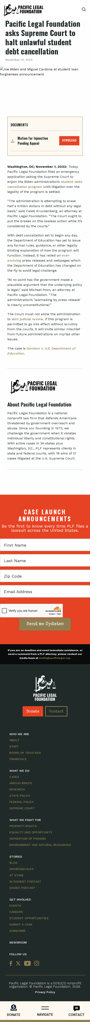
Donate (32, 712)
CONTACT (76, 1015)
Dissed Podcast (22, 887)
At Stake (16, 875)
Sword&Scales (21, 869)
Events (15, 905)
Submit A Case (20, 924)
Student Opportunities (28, 918)
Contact (56, 712)
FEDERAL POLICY (21, 802)
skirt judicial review (27, 319)
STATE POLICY (19, 795)
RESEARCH (17, 789)
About (14, 740)
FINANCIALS (17, 759)
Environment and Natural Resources (40, 845)
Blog (13, 862)
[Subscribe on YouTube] (27, 964)
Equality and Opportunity (30, 832)
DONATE (13, 1015)
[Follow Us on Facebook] (11, 964)
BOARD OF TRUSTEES (25, 752)
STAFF (13, 746)
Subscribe (17, 930)
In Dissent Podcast (25, 881)
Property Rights (23, 826)
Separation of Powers (27, 838)
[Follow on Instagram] (35, 964)
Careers (16, 912)
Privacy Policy (45, 992)
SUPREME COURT (22, 808)
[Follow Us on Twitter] (18, 964)
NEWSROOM (18, 942)
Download (69, 140)
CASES (14, 776)
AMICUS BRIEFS (20, 783)
